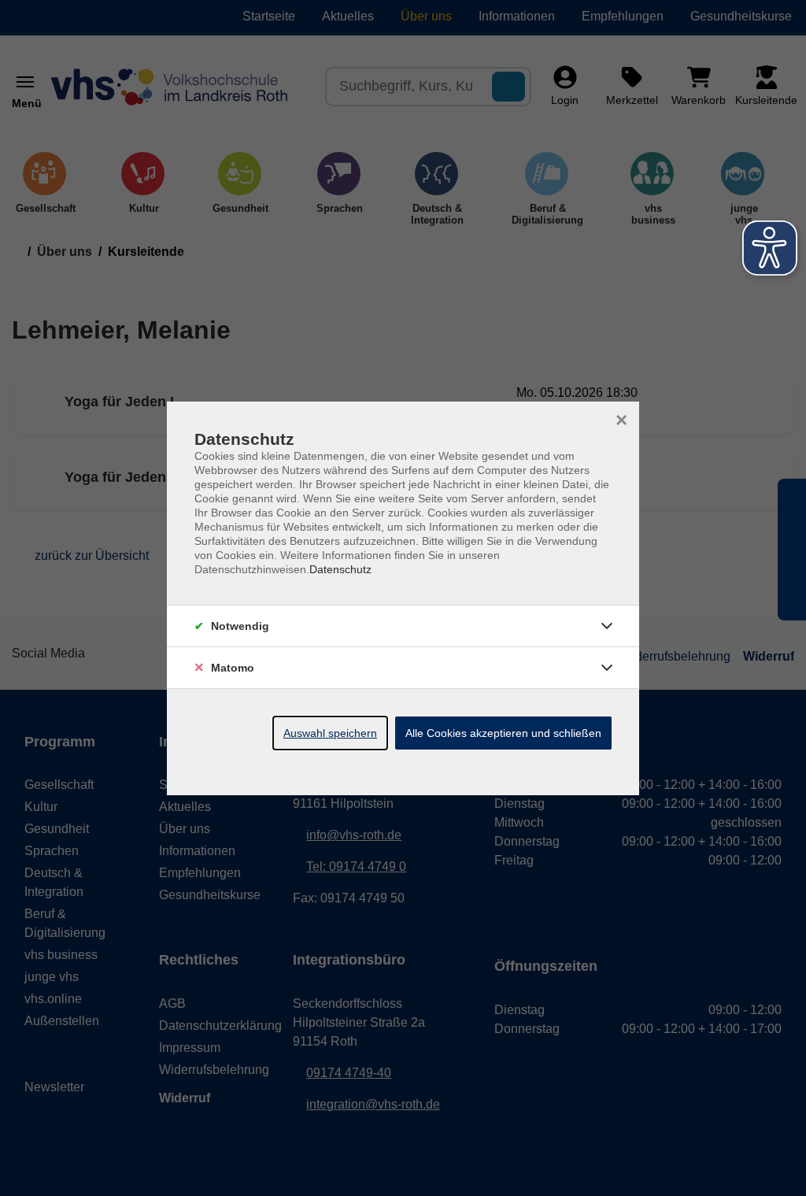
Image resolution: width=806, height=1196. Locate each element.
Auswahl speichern (330, 733)
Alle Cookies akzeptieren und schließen (503, 733)
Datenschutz (340, 569)
